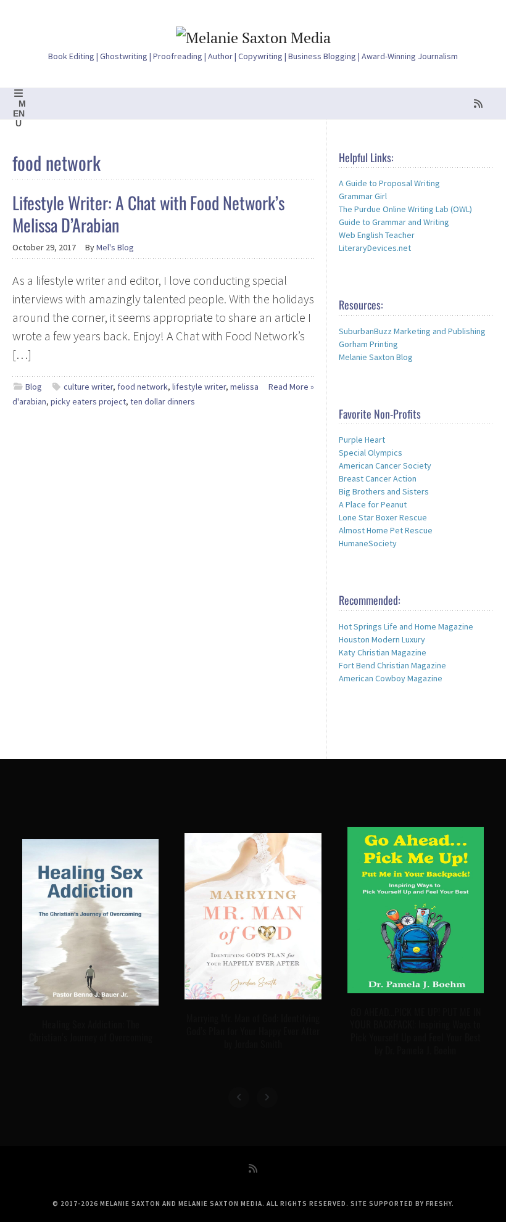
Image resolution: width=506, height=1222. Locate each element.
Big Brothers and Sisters (384, 491)
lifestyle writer (199, 386)
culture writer (88, 386)
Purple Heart (362, 439)
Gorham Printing (368, 344)
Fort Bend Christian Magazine (392, 665)
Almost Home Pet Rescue (386, 530)
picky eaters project (88, 401)
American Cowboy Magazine (390, 678)
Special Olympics (370, 452)
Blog (33, 386)
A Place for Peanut (373, 504)
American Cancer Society (385, 465)
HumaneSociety (368, 543)
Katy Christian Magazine (382, 652)
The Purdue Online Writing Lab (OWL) (405, 209)
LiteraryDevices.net (375, 247)
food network (142, 386)
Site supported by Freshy (401, 1203)
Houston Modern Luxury (382, 639)
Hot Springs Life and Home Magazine (406, 626)
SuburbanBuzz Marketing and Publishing (412, 331)
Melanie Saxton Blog (376, 357)
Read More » (291, 386)
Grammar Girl (363, 196)
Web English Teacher (377, 234)
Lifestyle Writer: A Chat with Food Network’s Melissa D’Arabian (148, 213)
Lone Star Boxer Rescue (383, 517)
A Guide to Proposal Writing (389, 183)
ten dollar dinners (162, 401)
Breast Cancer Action (378, 478)
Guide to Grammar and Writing (394, 222)
